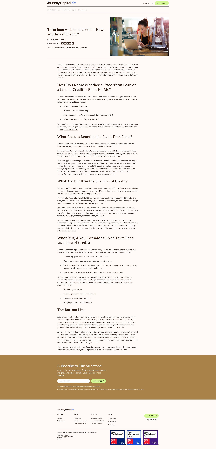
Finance (83, 47)
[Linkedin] (67, 43)
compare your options (69, 129)
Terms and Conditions (80, 421)
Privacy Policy (84, 386)
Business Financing (72, 47)
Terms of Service (93, 386)
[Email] (70, 43)
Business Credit (59, 47)
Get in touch (151, 415)
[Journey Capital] (62, 3)
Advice (50, 47)
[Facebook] (62, 43)
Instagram (113, 421)
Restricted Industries (80, 423)
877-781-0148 (151, 420)
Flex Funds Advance (96, 423)
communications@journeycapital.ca (135, 389)
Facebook (113, 418)
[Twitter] (65, 43)
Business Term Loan (96, 418)
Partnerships (60, 421)
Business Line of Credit (97, 421)
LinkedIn (112, 425)
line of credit (64, 188)
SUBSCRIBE (97, 381)
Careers (59, 418)
